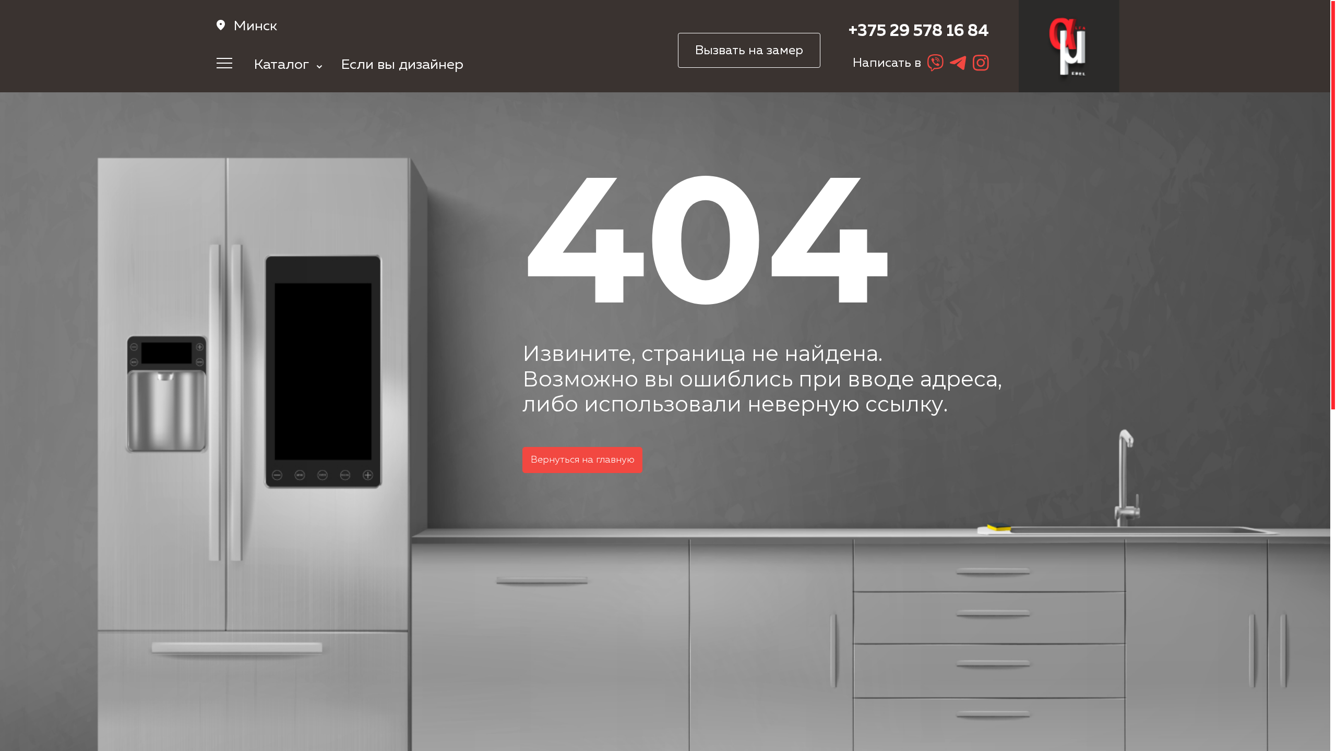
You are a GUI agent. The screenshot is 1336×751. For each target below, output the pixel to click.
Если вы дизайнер (402, 65)
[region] (668, 375)
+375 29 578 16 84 (919, 31)
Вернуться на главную (583, 460)
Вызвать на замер (749, 50)
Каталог (283, 65)
